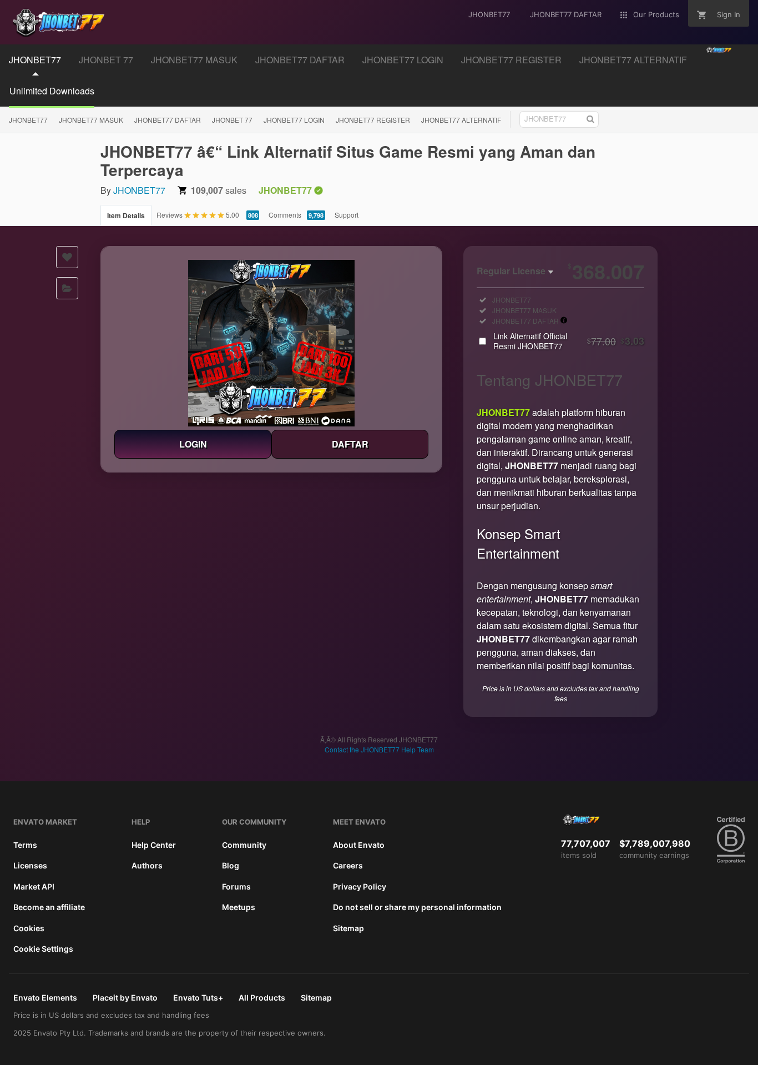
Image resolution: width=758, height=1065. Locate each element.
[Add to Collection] (67, 288)
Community (244, 845)
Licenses (30, 865)
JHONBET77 (35, 59)
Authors (147, 865)
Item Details (126, 215)
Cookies (28, 928)
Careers (348, 865)
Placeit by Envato (125, 997)
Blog (230, 865)
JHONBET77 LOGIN (402, 59)
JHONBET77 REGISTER (511, 59)
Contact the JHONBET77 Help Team (379, 749)
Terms (25, 845)
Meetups (238, 907)
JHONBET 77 (106, 59)
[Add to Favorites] (67, 257)
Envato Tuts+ (198, 997)
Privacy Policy (359, 886)
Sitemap (348, 928)
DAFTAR (350, 444)
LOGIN (193, 444)
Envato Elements (45, 997)
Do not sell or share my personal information (417, 907)
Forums (236, 886)
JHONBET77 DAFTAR (300, 59)
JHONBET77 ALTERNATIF (633, 59)
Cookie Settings (43, 948)
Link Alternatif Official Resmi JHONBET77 (568, 341)
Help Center (154, 845)
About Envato (359, 845)
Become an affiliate (49, 907)
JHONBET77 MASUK (194, 59)
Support (346, 214)
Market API (33, 886)
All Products (262, 997)
